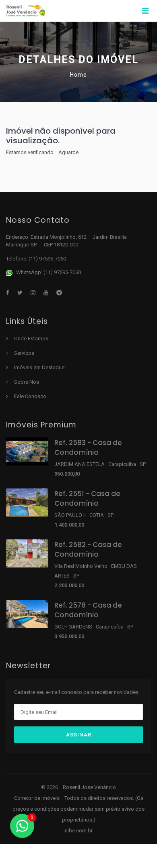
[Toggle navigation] (145, 11)
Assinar (78, 734)
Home (78, 74)
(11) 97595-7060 (47, 259)
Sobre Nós (26, 382)
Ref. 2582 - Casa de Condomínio (88, 549)
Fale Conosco (30, 396)
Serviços (24, 353)
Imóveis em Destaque (39, 367)
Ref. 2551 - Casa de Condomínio (87, 498)
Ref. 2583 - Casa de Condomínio (88, 447)
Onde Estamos (31, 339)
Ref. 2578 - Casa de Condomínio (88, 610)
